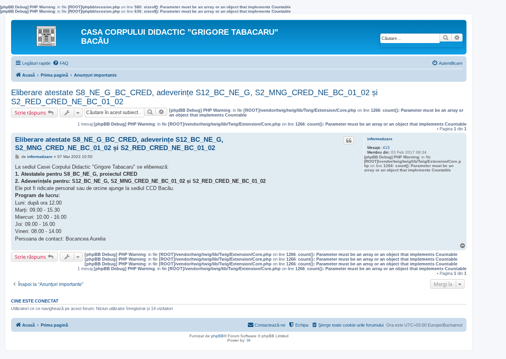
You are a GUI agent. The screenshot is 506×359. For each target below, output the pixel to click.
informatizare (380, 139)
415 (386, 147)
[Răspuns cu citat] (349, 141)
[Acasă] (47, 34)
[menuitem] (60, 63)
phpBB (217, 336)
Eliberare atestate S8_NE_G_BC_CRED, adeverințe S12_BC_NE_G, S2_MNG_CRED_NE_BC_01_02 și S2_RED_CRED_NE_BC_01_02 (194, 97)
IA (249, 340)
